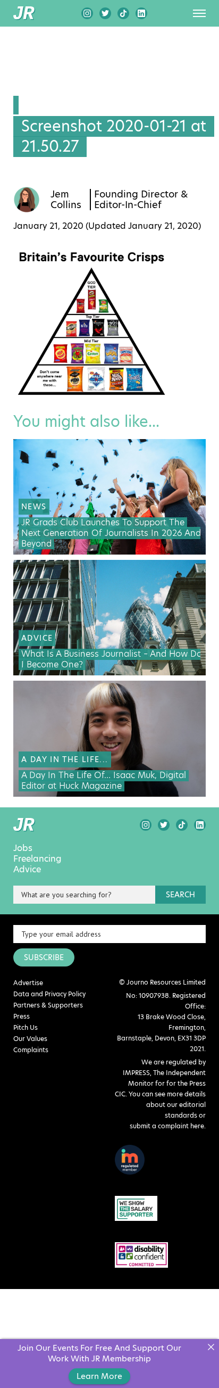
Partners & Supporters (48, 1005)
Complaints (30, 1049)
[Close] (211, 1347)
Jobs (22, 848)
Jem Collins (65, 199)
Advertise (28, 982)
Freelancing (37, 859)
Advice (27, 869)
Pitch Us (25, 1027)
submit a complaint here (167, 1125)
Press (21, 1016)
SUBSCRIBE (44, 957)
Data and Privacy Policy (49, 993)
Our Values (30, 1038)
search (180, 894)
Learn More (99, 1376)
